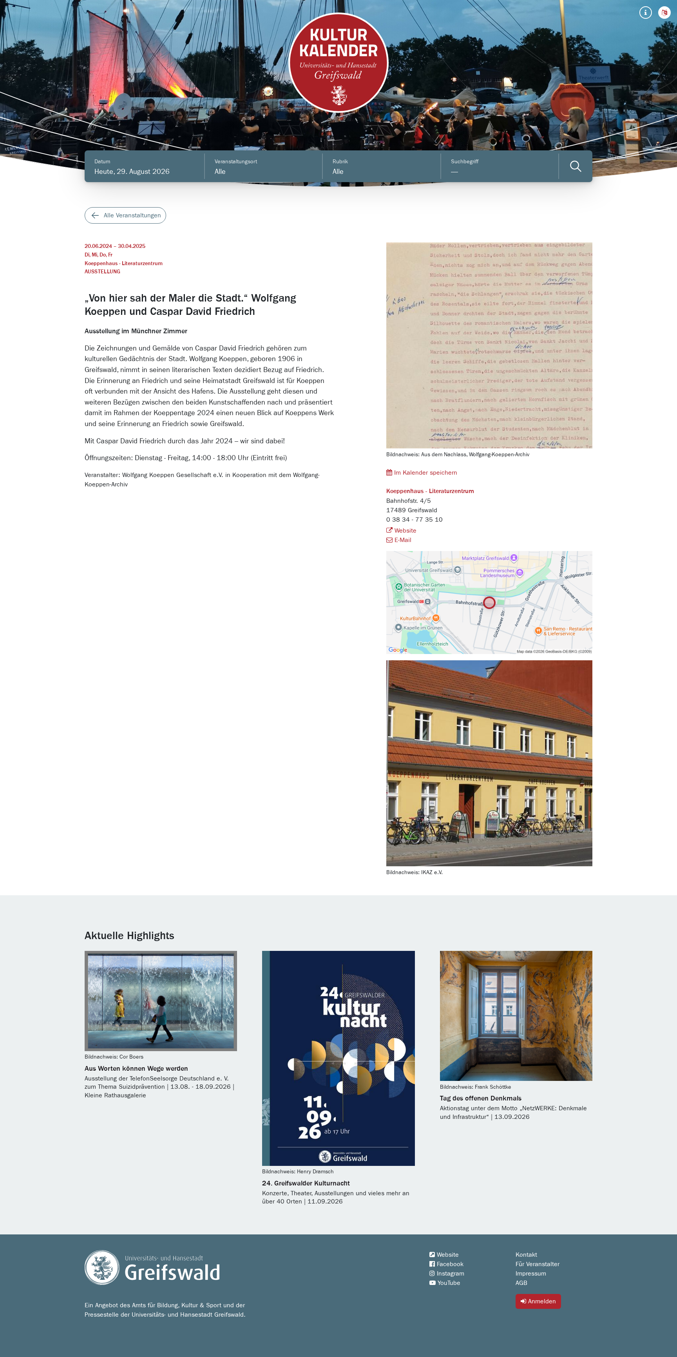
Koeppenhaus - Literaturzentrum (124, 263)
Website (404, 531)
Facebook (449, 1264)
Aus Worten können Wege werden (136, 1068)
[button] (664, 12)
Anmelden (541, 1301)
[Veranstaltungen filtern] (575, 166)
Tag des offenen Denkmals (480, 1098)
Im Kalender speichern (424, 473)
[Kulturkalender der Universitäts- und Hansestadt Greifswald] (338, 63)
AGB (521, 1283)
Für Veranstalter (537, 1264)
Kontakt (526, 1255)
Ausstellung (102, 272)
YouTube (448, 1283)
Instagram (449, 1273)
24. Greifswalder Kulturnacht (306, 1183)
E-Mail (402, 540)
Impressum (531, 1273)
